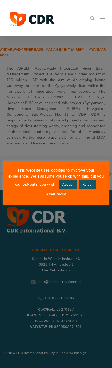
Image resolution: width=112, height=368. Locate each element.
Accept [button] (67, 184)
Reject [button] (87, 184)
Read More (56, 194)
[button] (102, 18)
